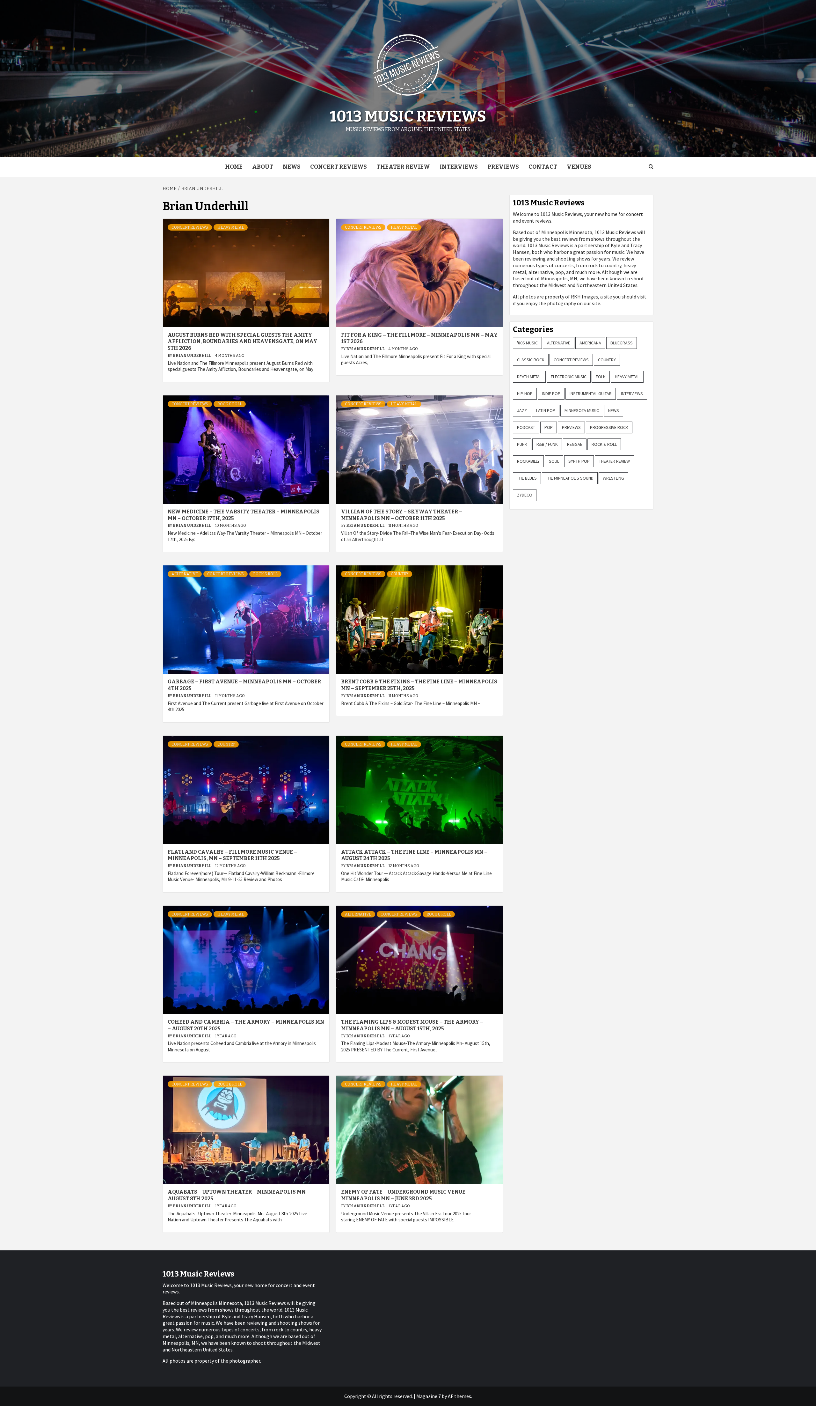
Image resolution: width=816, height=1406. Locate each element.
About (262, 166)
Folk (601, 376)
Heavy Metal (230, 227)
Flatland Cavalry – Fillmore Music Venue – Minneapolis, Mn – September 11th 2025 (232, 855)
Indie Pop (551, 393)
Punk (522, 444)
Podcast (526, 427)
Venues (579, 166)
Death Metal (529, 376)
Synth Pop (579, 461)
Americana (590, 343)
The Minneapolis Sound (570, 478)
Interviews (459, 166)
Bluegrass (621, 343)
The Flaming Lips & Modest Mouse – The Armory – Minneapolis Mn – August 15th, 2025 (412, 1025)
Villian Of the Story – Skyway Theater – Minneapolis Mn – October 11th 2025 (401, 515)
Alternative (184, 574)
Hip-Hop (525, 393)
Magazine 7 (428, 1396)
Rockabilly (528, 461)
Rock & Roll (229, 404)
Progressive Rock (609, 427)
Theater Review (403, 166)
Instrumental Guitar (591, 393)
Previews (503, 166)
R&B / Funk (547, 444)
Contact (542, 166)
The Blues (527, 478)
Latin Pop (545, 410)
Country (399, 574)
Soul (554, 461)
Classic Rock (530, 360)
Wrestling (613, 478)
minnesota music (582, 410)
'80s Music (527, 343)
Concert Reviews (338, 166)
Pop (548, 427)
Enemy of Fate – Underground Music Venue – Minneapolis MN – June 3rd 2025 (405, 1195)
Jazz (522, 410)
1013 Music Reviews (408, 116)
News (292, 166)
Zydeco (524, 495)
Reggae (574, 444)
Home (234, 166)
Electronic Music (568, 376)
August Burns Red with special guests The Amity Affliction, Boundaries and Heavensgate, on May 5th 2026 (242, 341)
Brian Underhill (192, 355)
